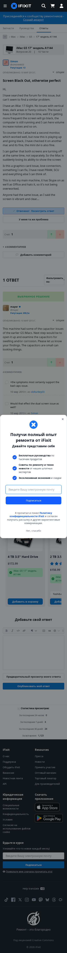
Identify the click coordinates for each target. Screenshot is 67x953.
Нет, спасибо (33, 530)
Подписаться (33, 500)
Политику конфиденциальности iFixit (31, 514)
